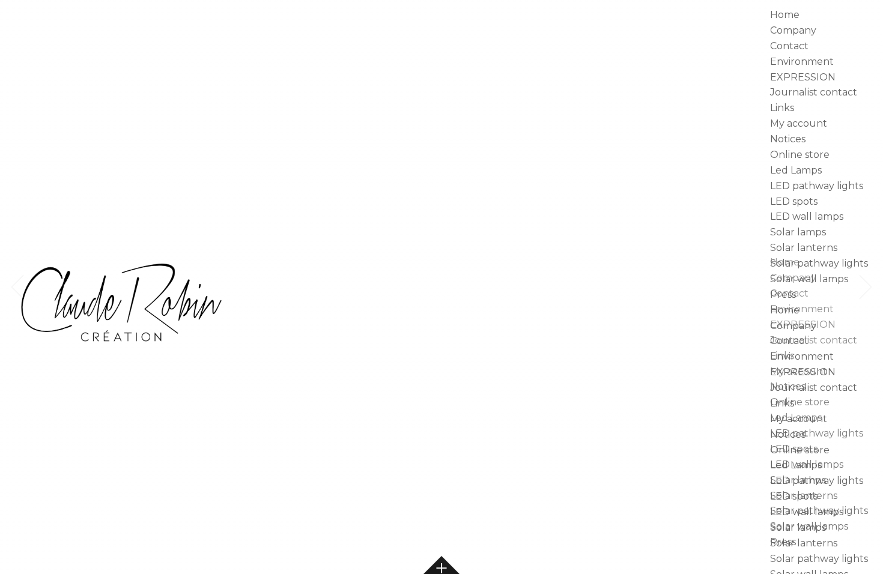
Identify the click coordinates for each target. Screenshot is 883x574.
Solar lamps (798, 232)
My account (798, 123)
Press (783, 294)
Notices (788, 139)
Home (785, 14)
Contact (789, 46)
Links (782, 107)
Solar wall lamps (809, 279)
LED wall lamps (806, 216)
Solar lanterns (803, 247)
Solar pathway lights (819, 263)
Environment (802, 61)
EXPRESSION (803, 77)
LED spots (794, 201)
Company (793, 30)
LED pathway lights (816, 186)
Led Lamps (796, 170)
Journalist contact (813, 92)
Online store (800, 154)
